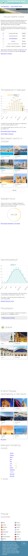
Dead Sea (3, 184)
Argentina (19, 531)
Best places (3, 439)
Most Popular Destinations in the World (10, 223)
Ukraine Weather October (16, 6)
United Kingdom (18, 410)
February (12, 455)
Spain (4, 529)
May (11, 461)
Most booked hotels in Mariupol (8, 131)
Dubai (3, 436)
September (12, 469)
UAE (2, 437)
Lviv (2, 357)
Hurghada (17, 156)
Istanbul (17, 422)
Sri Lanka (19, 538)
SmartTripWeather (5, 6)
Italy (2, 423)
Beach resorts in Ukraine (9, 317)
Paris (3, 408)
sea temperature (13, 38)
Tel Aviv (3, 170)
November (12, 474)
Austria (4, 524)
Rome (3, 422)
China (18, 536)
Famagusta (18, 184)
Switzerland (5, 531)
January (11, 453)
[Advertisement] (14, 70)
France (2, 410)
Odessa (17, 343)
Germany (5, 527)
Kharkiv (17, 357)
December (12, 476)
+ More (14, 190)
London (17, 408)
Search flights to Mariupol (7, 133)
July (20, 51)
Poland (18, 527)
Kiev (2, 343)
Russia (18, 534)
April (11, 459)
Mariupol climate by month (7, 301)
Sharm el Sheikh (5, 156)
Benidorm (17, 170)
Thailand (18, 524)
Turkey (16, 423)
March (11, 457)
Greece (18, 522)
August (23, 51)
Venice (17, 436)
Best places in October (6, 53)
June (11, 463)
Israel (18, 529)
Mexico (4, 538)
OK (24, 543)
